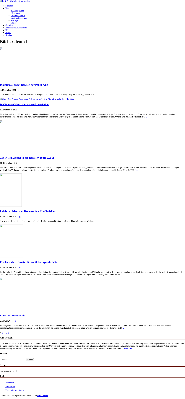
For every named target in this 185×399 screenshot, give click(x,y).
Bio (7, 8)
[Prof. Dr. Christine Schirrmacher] (15, 1)
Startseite (9, 6)
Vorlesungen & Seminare (16, 28)
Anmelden (9, 383)
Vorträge (14, 20)
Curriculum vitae (18, 15)
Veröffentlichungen (19, 18)
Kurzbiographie (17, 10)
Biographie (15, 13)
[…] (147, 117)
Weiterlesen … (128, 348)
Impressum (10, 386)
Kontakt (8, 35)
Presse (13, 23)
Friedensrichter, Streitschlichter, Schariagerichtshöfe (28, 262)
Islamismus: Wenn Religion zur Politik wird (24, 84)
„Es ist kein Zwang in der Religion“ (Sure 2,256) (27, 157)
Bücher (8, 30)
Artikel (8, 32)
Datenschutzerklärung (14, 390)
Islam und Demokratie (12, 315)
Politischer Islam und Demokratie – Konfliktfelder (27, 211)
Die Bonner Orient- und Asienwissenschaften (24, 104)
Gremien (9, 25)
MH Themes (42, 395)
